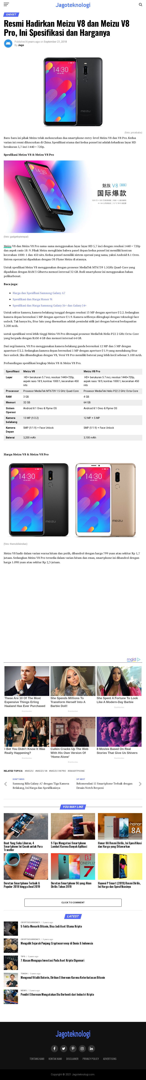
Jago (21, 45)
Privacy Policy (91, 1059)
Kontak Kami (55, 1059)
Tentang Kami (37, 1059)
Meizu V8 (42, 771)
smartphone (77, 771)
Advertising (109, 1059)
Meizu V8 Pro (58, 771)
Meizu (7, 246)
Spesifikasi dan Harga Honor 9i (32, 299)
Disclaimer (72, 1059)
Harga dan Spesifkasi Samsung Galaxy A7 (39, 293)
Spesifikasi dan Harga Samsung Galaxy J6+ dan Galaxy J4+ (50, 305)
